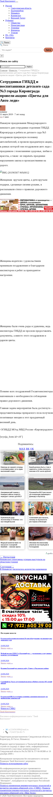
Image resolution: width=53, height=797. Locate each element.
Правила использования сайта (14, 763)
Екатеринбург (17, 11)
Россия (8, 6)
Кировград (16, 15)
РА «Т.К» (9, 35)
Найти (48, 50)
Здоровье (15, 28)
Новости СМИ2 (8, 708)
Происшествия (18, 25)
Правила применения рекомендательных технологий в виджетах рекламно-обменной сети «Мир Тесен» (26, 790)
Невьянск (15, 13)
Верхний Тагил (18, 18)
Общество (15, 23)
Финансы (15, 30)
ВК (27, 448)
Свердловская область (21, 8)
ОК (32, 448)
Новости (13, 70)
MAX (22, 448)
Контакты (10, 37)
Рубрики (9, 20)
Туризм (14, 32)
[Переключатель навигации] (17, 1)
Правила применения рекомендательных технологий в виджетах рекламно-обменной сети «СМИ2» (25, 786)
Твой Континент (8, 1)
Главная (3, 70)
